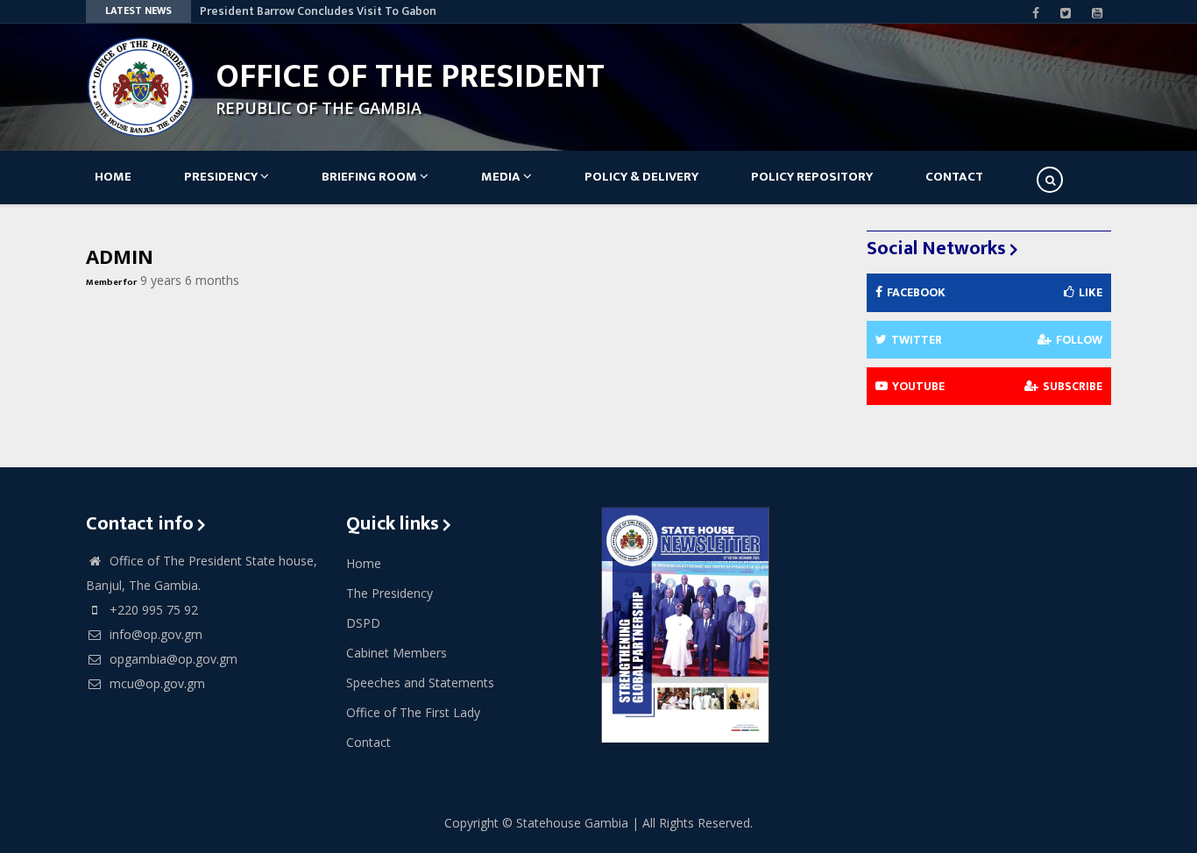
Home (113, 177)
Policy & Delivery (641, 177)
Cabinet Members (396, 652)
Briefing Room (371, 177)
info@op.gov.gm (154, 634)
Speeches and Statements (420, 682)
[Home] (140, 85)
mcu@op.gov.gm (155, 683)
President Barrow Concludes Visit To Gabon (318, 11)
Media (502, 177)
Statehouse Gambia (572, 822)
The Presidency (389, 593)
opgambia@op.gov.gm (171, 658)
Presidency (222, 177)
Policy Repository (812, 177)
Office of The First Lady (413, 712)
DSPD (363, 623)
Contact (954, 177)
